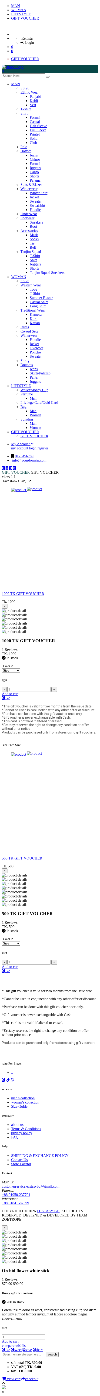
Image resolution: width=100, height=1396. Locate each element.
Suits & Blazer (31, 185)
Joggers (35, 168)
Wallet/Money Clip (34, 390)
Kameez (36, 314)
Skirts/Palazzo (40, 373)
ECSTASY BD (48, 1211)
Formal (35, 117)
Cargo (34, 172)
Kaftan (35, 323)
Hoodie (35, 210)
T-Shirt (25, 109)
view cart (13, 1379)
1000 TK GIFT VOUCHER (23, 594)
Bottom (25, 151)
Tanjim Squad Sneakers (47, 273)
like (7, 698)
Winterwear (28, 189)
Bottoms (26, 365)
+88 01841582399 (15, 1203)
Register (26, 38)
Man (33, 398)
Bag (23, 407)
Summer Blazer (41, 298)
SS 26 (24, 88)
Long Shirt (38, 306)
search (52, 1354)
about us (17, 1125)
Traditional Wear (32, 310)
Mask (34, 235)
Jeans (34, 155)
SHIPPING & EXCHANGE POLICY (40, 1156)
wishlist (21, 1346)
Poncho (35, 352)
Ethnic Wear (29, 92)
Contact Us (19, 1160)
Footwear (27, 218)
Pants (34, 377)
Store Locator (21, 1164)
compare (8, 1346)
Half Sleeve (38, 126)
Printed (35, 134)
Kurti (33, 319)
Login (29, 42)
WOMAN (18, 10)
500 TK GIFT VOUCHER (22, 858)
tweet (18, 1350)
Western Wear (30, 285)
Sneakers (36, 222)
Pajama (35, 180)
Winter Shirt (38, 193)
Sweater (36, 201)
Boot (33, 226)
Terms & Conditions (26, 1129)
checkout (31, 1379)
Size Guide (19, 1106)
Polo (23, 147)
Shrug (24, 361)
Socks (34, 239)
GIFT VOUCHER (25, 18)
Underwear (28, 214)
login (33, 448)
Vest (33, 105)
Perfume (26, 394)
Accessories (29, 231)
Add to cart (10, 694)
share (39, 1350)
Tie (32, 243)
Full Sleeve (38, 130)
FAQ (15, 1137)
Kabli (34, 101)
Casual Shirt (39, 302)
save (28, 1350)
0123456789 (24, 456)
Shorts (34, 176)
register (42, 448)
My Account (20, 444)
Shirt (23, 113)
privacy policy (21, 1133)
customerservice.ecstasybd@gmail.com (30, 1186)
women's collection (25, 1102)
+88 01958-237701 (16, 1195)
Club (33, 143)
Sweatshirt (37, 205)
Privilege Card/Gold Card (39, 402)
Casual (35, 122)
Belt (33, 247)
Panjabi (35, 97)
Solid (33, 138)
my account (19, 448)
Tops (33, 289)
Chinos (35, 159)
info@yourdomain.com (29, 460)
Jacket (34, 197)
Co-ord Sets (29, 331)
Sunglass (26, 419)
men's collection (23, 1098)
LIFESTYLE (21, 14)
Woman (35, 415)
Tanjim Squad (30, 252)
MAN (15, 6)
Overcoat (36, 348)
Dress (24, 327)
